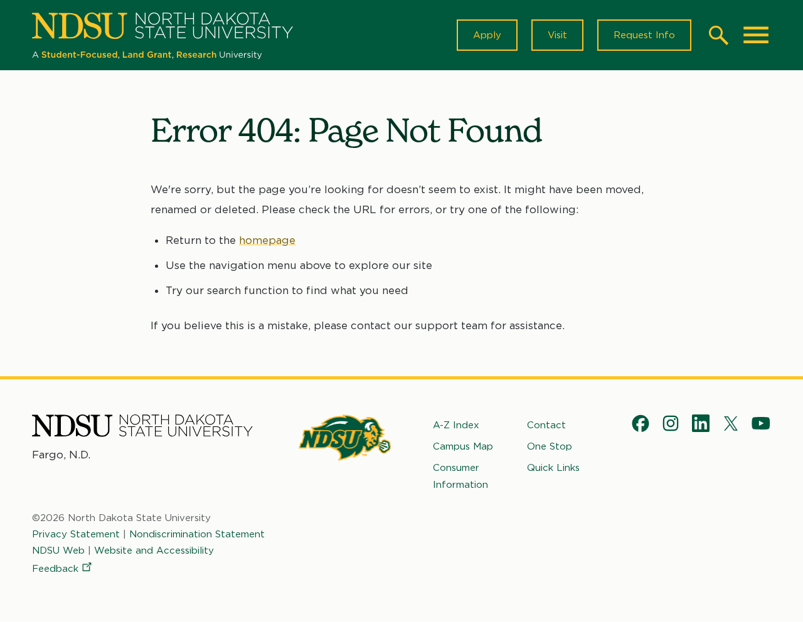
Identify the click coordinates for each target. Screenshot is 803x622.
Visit (557, 35)
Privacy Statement (76, 534)
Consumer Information (460, 476)
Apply (487, 35)
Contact (546, 425)
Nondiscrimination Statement (197, 534)
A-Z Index (456, 425)
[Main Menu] (756, 35)
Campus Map (463, 446)
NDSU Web (58, 550)
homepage (267, 240)
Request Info (644, 35)
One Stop (549, 446)
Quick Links (553, 467)
